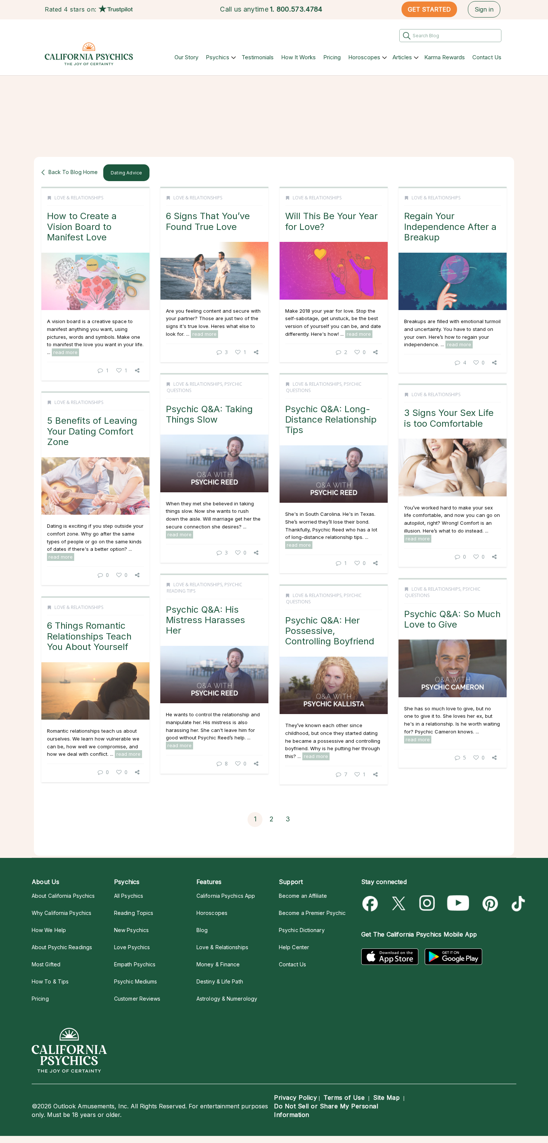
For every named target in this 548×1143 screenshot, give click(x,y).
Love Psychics (132, 947)
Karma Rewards (444, 57)
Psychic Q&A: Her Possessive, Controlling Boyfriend (329, 631)
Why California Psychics (61, 913)
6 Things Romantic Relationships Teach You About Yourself (89, 636)
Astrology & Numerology (226, 998)
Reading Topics (133, 913)
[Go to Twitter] (399, 903)
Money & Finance (218, 964)
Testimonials (258, 57)
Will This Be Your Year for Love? (331, 221)
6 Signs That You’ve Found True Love (208, 221)
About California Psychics (63, 896)
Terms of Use (344, 1097)
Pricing (332, 57)
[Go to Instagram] (427, 903)
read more (65, 352)
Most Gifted (46, 964)
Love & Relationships (78, 198)
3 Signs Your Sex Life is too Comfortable (449, 418)
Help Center (294, 947)
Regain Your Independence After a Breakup (450, 227)
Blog (202, 930)
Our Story (186, 57)
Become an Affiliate (303, 896)
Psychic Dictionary (302, 930)
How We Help (49, 930)
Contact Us (486, 57)
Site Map (386, 1097)
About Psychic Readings (62, 947)
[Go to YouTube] (458, 903)
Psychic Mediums (135, 981)
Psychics (217, 57)
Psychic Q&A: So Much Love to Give (452, 619)
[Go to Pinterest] (489, 903)
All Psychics (128, 896)
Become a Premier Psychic (312, 913)
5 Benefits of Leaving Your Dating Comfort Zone (92, 431)
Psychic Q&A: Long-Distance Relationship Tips (331, 420)
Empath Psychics (134, 964)
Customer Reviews (137, 998)
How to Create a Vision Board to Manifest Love (82, 227)
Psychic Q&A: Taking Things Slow (209, 414)
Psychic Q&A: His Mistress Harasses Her (205, 620)
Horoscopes (364, 57)
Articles (402, 57)
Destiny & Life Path (219, 981)
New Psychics (131, 930)
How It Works (298, 57)
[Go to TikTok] (517, 903)
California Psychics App (225, 896)
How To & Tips (50, 981)
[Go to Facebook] (371, 903)
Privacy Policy (295, 1097)
